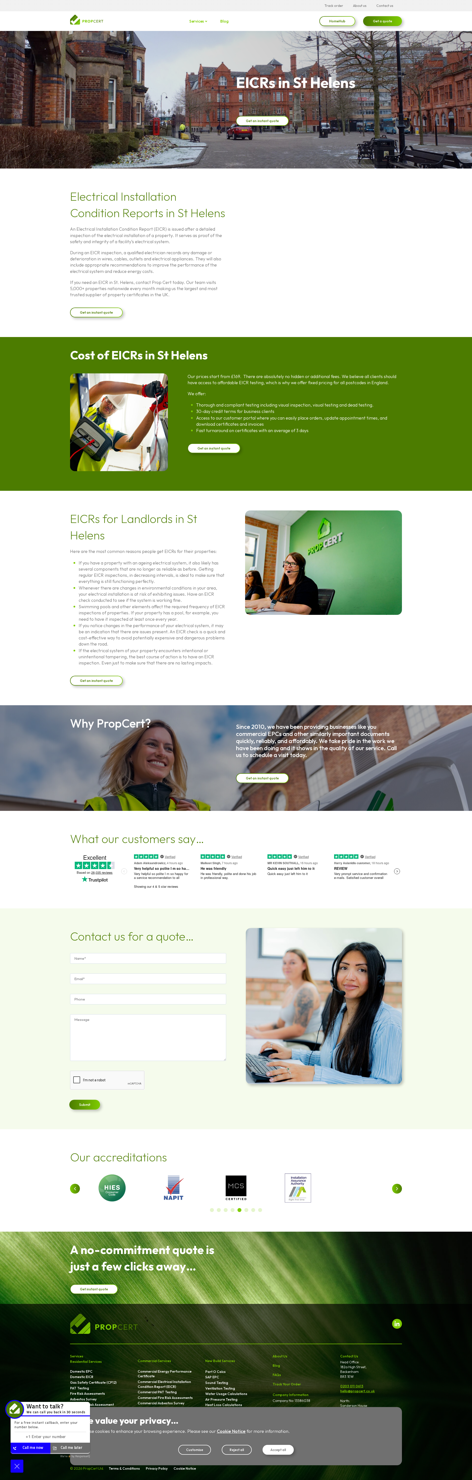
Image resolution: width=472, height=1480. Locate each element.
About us (360, 5)
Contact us (384, 5)
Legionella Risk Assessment (92, 1404)
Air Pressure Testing (221, 1399)
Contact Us (349, 1356)
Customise (194, 1450)
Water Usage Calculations (226, 1394)
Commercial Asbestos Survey (161, 1403)
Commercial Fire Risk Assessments (165, 1397)
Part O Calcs (215, 1371)
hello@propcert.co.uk (357, 1391)
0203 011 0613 (351, 1386)
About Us (280, 1356)
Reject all (237, 1450)
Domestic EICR (81, 1377)
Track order (333, 5)
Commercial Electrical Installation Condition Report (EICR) (164, 1384)
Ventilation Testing (220, 1388)
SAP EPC (212, 1377)
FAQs (277, 1375)
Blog (224, 21)
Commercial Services (154, 1361)
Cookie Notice (231, 1431)
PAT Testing (79, 1388)
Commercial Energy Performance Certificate (165, 1374)
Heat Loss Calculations (223, 1405)
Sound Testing (216, 1383)
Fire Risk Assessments (87, 1393)
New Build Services (220, 1361)
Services (196, 21)
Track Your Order (287, 1384)
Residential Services (86, 1361)
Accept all (278, 1450)
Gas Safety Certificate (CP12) (93, 1382)
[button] (75, 1189)
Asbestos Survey (83, 1399)
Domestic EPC (81, 1371)
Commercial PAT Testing (157, 1392)
